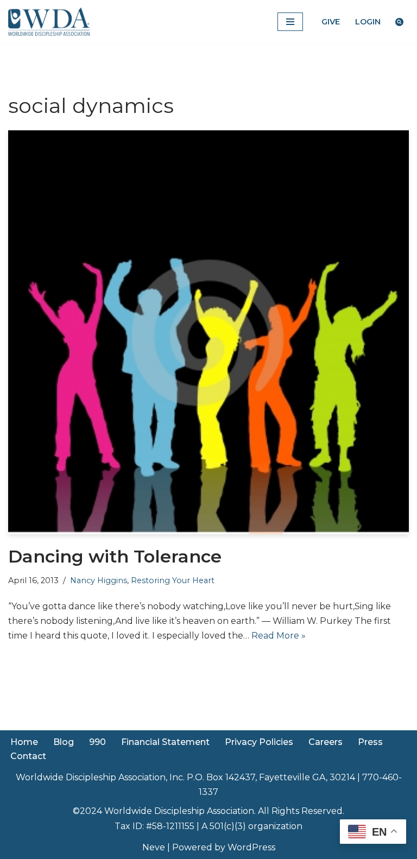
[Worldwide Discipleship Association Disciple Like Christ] (49, 22)
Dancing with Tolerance (115, 556)
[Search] (399, 22)
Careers (325, 742)
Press (370, 742)
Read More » (278, 635)
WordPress (251, 847)
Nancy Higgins (98, 580)
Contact (28, 756)
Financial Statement (165, 742)
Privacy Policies (259, 742)
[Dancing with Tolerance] (208, 332)
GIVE (330, 22)
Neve (153, 847)
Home (24, 742)
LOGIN (368, 22)
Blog (63, 742)
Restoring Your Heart (172, 580)
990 (97, 742)
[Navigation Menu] (290, 21)
